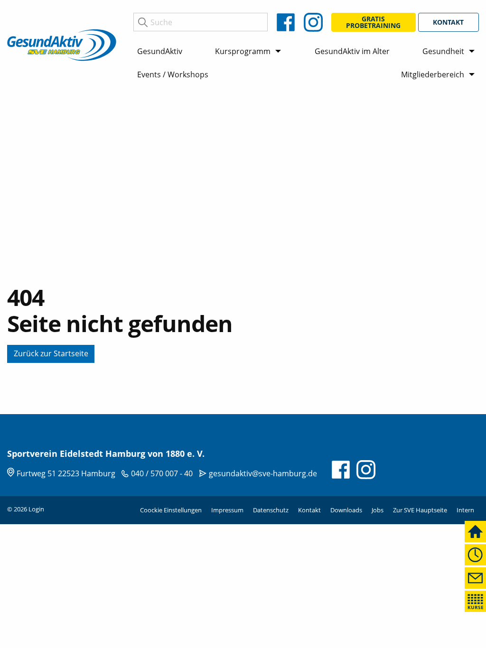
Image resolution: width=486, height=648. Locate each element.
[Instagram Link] (313, 22)
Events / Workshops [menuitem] (172, 74)
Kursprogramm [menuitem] (243, 51)
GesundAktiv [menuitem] (159, 51)
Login (36, 509)
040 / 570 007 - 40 (162, 473)
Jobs (377, 510)
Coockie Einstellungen (171, 510)
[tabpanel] (243, 252)
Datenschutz (271, 510)
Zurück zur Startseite (51, 353)
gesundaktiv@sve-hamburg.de (263, 473)
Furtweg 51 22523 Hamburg (66, 473)
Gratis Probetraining (373, 22)
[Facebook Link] (285, 22)
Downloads (346, 510)
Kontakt (448, 22)
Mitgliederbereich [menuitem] (432, 74)
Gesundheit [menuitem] (443, 51)
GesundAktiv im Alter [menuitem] (352, 51)
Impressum (227, 510)
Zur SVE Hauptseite (420, 510)
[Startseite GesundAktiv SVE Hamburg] (61, 44)
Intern (465, 510)
